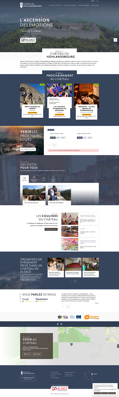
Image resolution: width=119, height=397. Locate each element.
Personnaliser (112, 393)
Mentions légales (68, 374)
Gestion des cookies (69, 375)
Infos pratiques (95, 5)
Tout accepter (97, 393)
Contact (37, 354)
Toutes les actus (51, 229)
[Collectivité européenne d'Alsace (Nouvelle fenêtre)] (59, 389)
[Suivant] (75, 281)
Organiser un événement (83, 5)
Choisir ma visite (29, 149)
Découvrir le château (31, 31)
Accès (28, 354)
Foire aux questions (55, 377)
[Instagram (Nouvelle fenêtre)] (61, 324)
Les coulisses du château (56, 374)
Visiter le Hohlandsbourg (70, 5)
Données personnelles (69, 372)
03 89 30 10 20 (29, 378)
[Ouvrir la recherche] (97, 1)
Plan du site (53, 375)
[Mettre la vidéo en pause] (115, 40)
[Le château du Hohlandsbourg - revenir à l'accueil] (31, 5)
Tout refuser (104, 393)
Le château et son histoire (55, 5)
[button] (71, 344)
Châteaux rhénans (54, 372)
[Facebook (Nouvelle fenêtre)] (58, 324)
